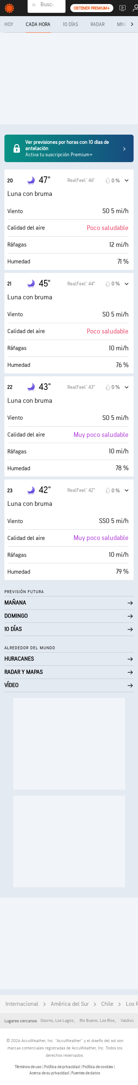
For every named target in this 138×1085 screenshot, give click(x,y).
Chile (107, 1004)
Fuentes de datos (85, 1073)
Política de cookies (98, 1066)
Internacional (22, 1004)
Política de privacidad (62, 1066)
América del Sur (70, 1004)
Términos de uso (28, 1066)
